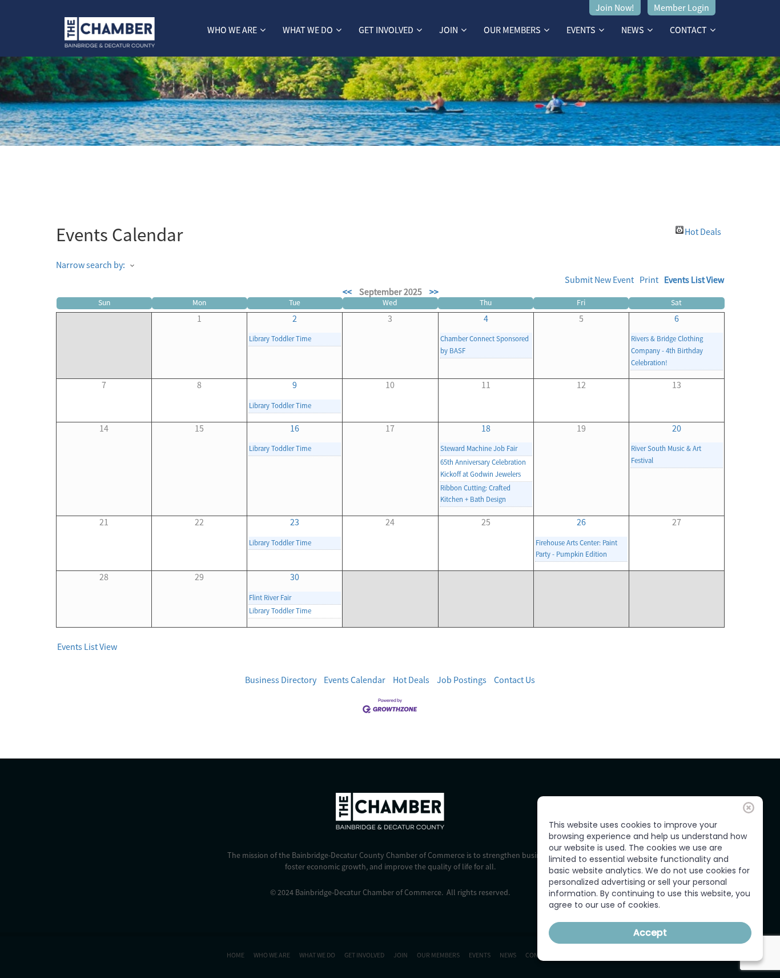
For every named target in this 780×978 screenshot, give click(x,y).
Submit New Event (599, 279)
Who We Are (232, 29)
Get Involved (386, 29)
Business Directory (280, 679)
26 (581, 522)
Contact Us (514, 679)
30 (294, 576)
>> (434, 291)
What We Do (308, 29)
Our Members (512, 29)
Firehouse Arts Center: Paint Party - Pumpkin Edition (576, 548)
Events (581, 29)
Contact (688, 29)
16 (294, 428)
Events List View (694, 279)
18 (485, 428)
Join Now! (615, 7)
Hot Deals (703, 230)
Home (235, 955)
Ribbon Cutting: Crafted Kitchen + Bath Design (475, 493)
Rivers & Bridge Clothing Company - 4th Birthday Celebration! (667, 350)
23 (294, 522)
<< (347, 291)
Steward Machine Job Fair (478, 448)
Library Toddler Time (280, 338)
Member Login (681, 7)
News (632, 29)
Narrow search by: (90, 264)
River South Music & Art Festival (666, 454)
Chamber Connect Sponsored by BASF (484, 344)
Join (448, 29)
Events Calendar (354, 679)
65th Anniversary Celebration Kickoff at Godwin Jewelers (483, 467)
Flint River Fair (270, 597)
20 (676, 428)
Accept (650, 932)
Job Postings (462, 679)
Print (649, 279)
